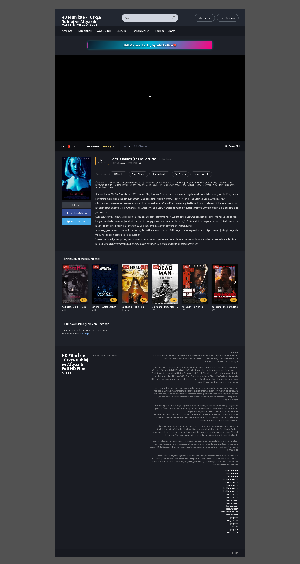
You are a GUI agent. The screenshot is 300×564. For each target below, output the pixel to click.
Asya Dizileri (104, 30)
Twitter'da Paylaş (78, 221)
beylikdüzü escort (230, 479)
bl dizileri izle (233, 476)
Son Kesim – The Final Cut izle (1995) (140, 306)
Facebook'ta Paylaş (78, 213)
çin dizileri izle (232, 473)
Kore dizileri (85, 30)
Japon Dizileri (141, 30)
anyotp (235, 526)
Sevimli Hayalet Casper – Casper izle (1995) (114, 306)
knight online (232, 520)
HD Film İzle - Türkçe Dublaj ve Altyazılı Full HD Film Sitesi (81, 21)
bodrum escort (232, 508)
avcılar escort (232, 485)
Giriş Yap (230, 17)
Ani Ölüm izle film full (193, 306)
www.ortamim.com (229, 511)
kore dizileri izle (231, 470)
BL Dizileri (122, 30)
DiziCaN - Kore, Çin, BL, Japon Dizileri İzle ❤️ (150, 45)
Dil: (63, 146)
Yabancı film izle (201, 174)
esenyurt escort (231, 482)
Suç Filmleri (180, 174)
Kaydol (207, 17)
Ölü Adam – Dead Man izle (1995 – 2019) (172, 306)
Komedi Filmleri (160, 174)
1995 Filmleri (118, 174)
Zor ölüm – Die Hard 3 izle (225, 306)
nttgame (234, 517)
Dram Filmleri (138, 174)
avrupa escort (232, 505)
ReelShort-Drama (165, 30)
